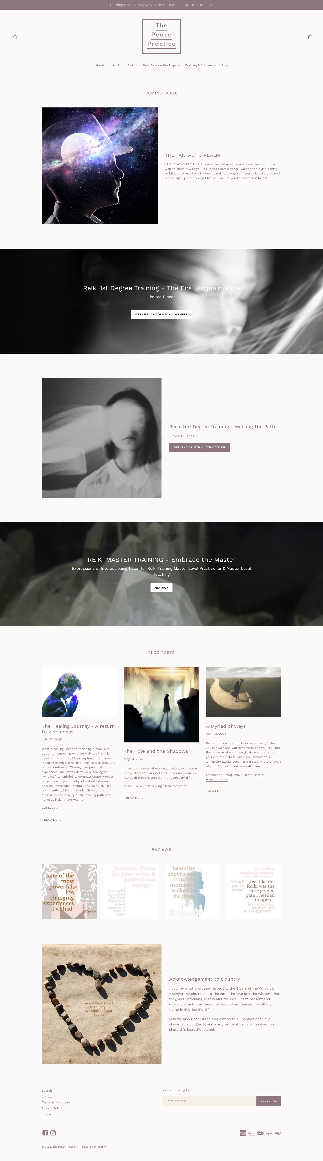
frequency (233, 774)
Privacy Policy (52, 1108)
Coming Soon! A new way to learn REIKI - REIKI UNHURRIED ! (161, 5)
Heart (248, 774)
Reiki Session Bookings (162, 65)
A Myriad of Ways (226, 726)
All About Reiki (126, 65)
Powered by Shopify (94, 1146)
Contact (48, 1096)
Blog (224, 65)
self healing (50, 808)
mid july (161, 587)
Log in (46, 1114)
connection (214, 774)
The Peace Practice (65, 1146)
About (102, 65)
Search (47, 1090)
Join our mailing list (176, 1090)
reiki (139, 786)
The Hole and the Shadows (156, 751)
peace (128, 786)
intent (259, 774)
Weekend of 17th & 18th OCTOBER (199, 447)
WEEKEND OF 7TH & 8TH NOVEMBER (161, 314)
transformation (176, 786)
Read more (53, 819)
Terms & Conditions (56, 1102)
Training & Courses (201, 65)
